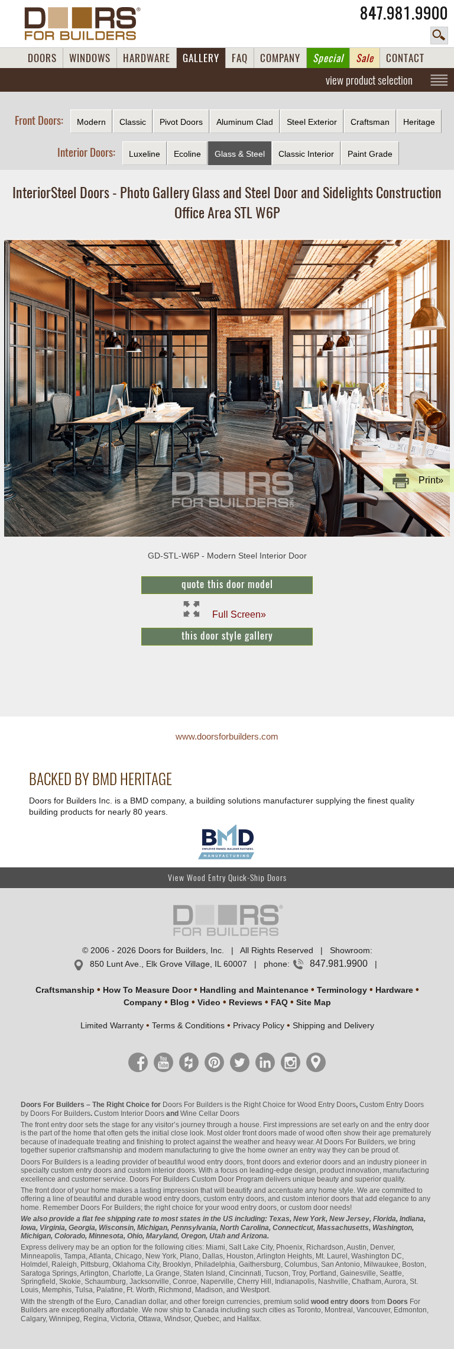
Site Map (313, 1002)
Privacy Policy (258, 1025)
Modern (91, 122)
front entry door (59, 1125)
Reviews (245, 1002)
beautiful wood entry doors (200, 1162)
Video (208, 1002)
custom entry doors (81, 1170)
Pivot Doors (181, 122)
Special (328, 58)
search (439, 35)
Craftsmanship (65, 990)
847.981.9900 (404, 13)
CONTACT (405, 58)
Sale (365, 58)
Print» (431, 480)
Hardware (394, 990)
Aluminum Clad (244, 122)
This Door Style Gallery (227, 635)
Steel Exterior (312, 122)
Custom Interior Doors (129, 1113)
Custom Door (213, 1179)
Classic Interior (306, 154)
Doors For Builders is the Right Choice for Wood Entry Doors (259, 1104)
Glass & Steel (240, 154)
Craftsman (370, 122)
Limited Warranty (112, 1025)
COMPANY (280, 58)
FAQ (240, 58)
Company (143, 1002)
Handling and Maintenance (254, 990)
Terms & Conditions (188, 1025)
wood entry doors (172, 1199)
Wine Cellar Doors (209, 1113)
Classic (132, 122)
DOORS (42, 58)
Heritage (419, 122)
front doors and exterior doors (294, 1162)
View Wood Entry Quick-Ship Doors (227, 877)
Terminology (342, 990)
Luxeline (144, 154)
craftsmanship (99, 1150)
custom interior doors (161, 1170)
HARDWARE (146, 58)
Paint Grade (370, 154)
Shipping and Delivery (333, 1025)
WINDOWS (90, 58)
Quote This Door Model (227, 584)
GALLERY (201, 58)
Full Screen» (239, 613)
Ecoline (187, 154)
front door (50, 1190)
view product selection (369, 80)
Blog (179, 1002)
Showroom (350, 950)
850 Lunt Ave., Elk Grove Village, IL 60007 (168, 964)
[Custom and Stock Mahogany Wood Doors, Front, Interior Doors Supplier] (87, 23)
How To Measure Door (147, 990)
